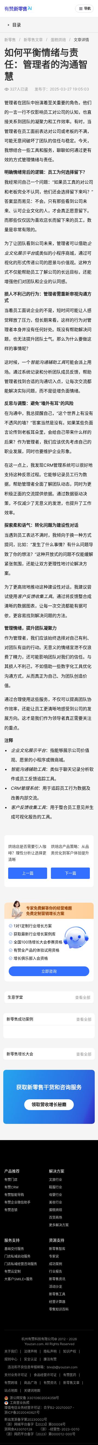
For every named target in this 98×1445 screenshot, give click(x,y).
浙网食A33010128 (18, 1429)
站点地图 (10, 1391)
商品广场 (30, 1383)
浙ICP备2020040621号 (22, 1412)
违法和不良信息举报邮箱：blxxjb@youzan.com (42, 1367)
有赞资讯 (50, 1383)
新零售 (10, 39)
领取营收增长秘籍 (49, 1104)
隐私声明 (50, 1351)
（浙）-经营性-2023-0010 (59, 1429)
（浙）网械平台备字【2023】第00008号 (35, 1424)
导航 (87, 9)
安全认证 (30, 1359)
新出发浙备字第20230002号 (25, 1419)
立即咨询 (49, 971)
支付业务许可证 (15, 1375)
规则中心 (10, 1359)
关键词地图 (32, 1391)
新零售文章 (33, 39)
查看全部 (82, 997)
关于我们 (10, 1351)
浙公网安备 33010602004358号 (34, 1398)
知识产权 (69, 1351)
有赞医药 (69, 1375)
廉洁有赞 (50, 1359)
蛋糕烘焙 (58, 39)
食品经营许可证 (45, 1375)
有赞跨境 (10, 1383)
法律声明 (30, 1351)
